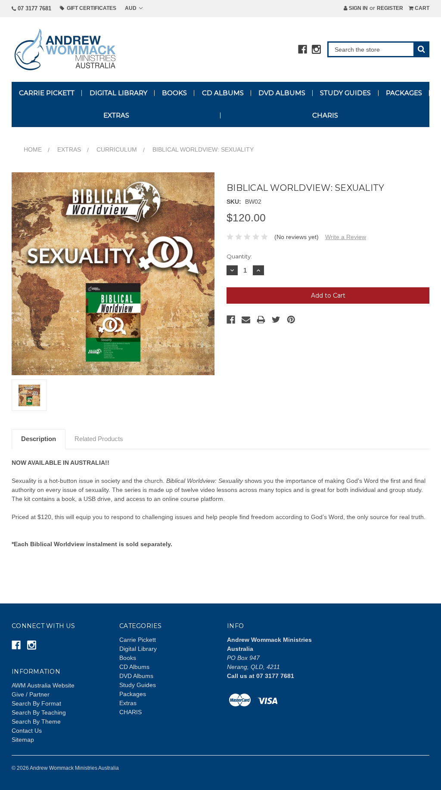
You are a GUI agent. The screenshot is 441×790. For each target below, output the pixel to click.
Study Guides (345, 93)
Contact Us (27, 730)
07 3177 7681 (33, 8)
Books (174, 93)
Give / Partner (31, 694)
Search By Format (36, 703)
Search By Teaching (39, 712)
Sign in (358, 8)
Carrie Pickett (47, 93)
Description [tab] (38, 438)
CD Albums (223, 93)
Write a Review (345, 236)
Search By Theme (36, 721)
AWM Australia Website (43, 685)
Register (390, 8)
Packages (404, 93)
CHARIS (325, 115)
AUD (131, 8)
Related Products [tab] (99, 438)
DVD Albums (281, 93)
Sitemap (23, 739)
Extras (116, 115)
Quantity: (239, 256)
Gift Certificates (90, 8)
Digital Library (118, 93)
